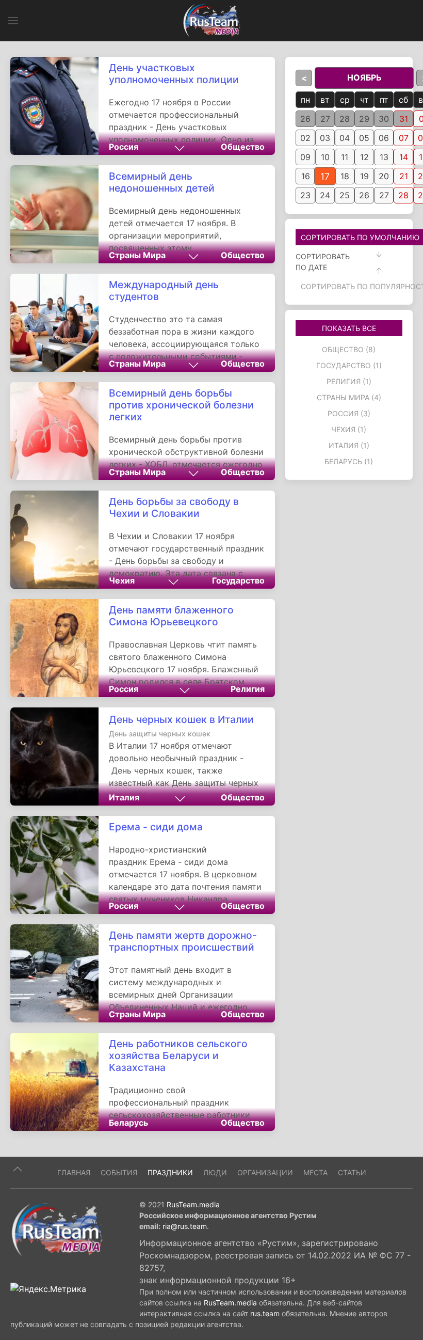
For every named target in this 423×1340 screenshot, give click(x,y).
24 (325, 195)
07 (404, 138)
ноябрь (364, 77)
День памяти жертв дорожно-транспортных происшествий (183, 941)
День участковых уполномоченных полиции (174, 73)
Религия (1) (349, 381)
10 (325, 157)
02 (305, 138)
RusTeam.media (193, 1204)
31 (403, 119)
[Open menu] (13, 20)
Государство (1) (349, 365)
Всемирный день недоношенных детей (162, 182)
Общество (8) (349, 349)
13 (384, 157)
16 (305, 176)
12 (364, 157)
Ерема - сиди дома (156, 827)
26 (305, 119)
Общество (243, 146)
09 (305, 157)
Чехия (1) (348, 429)
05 (364, 138)
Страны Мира (137, 255)
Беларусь (128, 1122)
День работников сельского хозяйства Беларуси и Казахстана (178, 1055)
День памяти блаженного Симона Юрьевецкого (171, 616)
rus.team (265, 1313)
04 (344, 138)
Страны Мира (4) (349, 397)
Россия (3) (349, 413)
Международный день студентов (164, 290)
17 (325, 176)
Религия (248, 689)
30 (384, 119)
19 (364, 176)
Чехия (122, 580)
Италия (124, 797)
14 (403, 157)
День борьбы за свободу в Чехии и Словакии (174, 507)
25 (344, 195)
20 (384, 176)
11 (344, 157)
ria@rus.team (184, 1226)
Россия (123, 146)
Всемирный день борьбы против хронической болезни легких (181, 405)
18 (344, 176)
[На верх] (17, 1169)
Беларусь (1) (348, 461)
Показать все (349, 328)
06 (384, 138)
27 (325, 119)
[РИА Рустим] (56, 1229)
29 (364, 119)
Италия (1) (349, 445)
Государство (238, 580)
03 (325, 138)
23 (305, 195)
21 (403, 176)
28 (344, 119)
